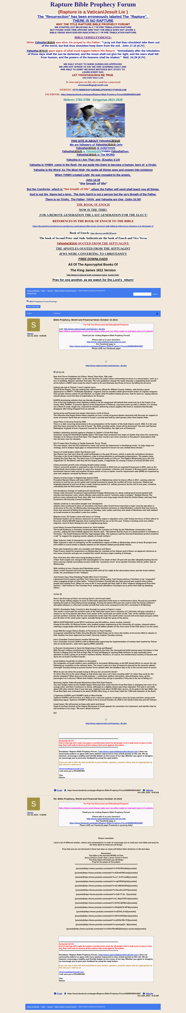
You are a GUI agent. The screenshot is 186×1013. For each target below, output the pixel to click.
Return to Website (33, 291)
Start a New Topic (33, 306)
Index (43, 291)
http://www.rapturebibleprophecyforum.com (106, 342)
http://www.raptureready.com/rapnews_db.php (84, 329)
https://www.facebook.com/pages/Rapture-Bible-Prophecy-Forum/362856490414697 (106, 346)
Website (149, 790)
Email (59, 790)
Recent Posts (31, 293)
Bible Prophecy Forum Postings (66, 291)
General (50, 291)
